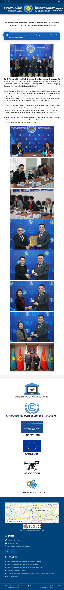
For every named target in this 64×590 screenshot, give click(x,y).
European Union (32, 454)
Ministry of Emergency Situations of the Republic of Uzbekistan (24, 567)
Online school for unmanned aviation (32, 397)
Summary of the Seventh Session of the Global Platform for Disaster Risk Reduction (30, 573)
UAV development (32, 473)
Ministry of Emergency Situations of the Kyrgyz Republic (22, 564)
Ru (59, 1)
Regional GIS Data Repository (32, 492)
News (12, 35)
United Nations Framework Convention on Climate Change (32, 416)
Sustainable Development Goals (16, 570)
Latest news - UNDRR (13, 576)
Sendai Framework (32, 435)
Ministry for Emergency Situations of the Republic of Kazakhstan (25, 561)
